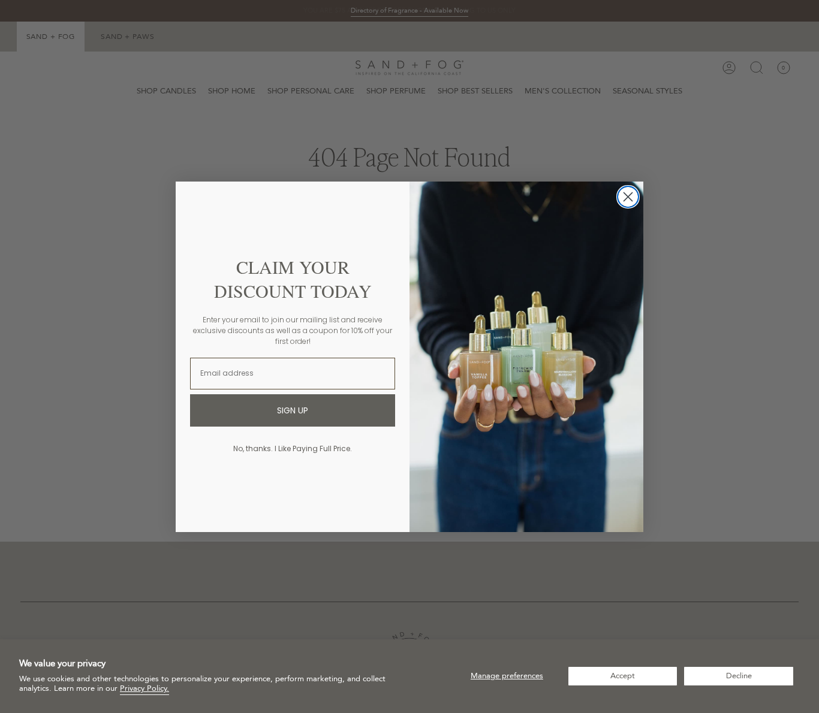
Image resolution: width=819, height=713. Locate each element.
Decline (739, 675)
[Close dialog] (628, 196)
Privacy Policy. (144, 688)
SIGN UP (292, 410)
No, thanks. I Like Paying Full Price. (292, 448)
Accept (622, 675)
